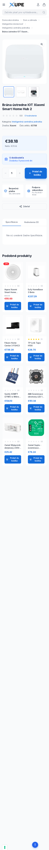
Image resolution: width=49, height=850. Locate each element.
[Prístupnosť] (35, 845)
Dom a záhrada (30, 20)
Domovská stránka (10, 20)
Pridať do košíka (14, 305)
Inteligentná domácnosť (12, 24)
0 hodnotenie (31, 115)
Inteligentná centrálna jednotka (16, 28)
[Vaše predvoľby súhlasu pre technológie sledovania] (4, 847)
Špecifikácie (12, 222)
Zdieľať (26, 206)
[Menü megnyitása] (4, 4)
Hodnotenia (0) (31, 222)
